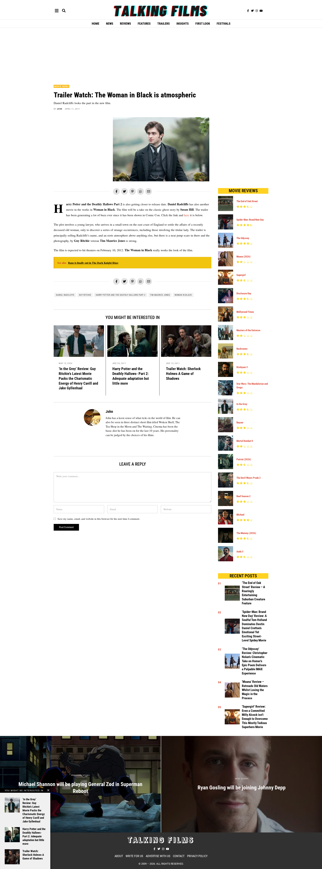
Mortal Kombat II (244, 440)
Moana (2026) (243, 256)
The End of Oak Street (247, 201)
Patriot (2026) (243, 459)
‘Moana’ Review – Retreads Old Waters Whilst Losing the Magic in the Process (255, 690)
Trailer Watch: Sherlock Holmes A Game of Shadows (183, 373)
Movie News (61, 86)
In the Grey (241, 404)
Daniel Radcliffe (65, 295)
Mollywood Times (245, 311)
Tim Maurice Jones (160, 295)
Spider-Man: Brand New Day (250, 219)
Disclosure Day (243, 293)
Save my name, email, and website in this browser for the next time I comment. (99, 518)
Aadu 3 (239, 551)
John (59, 109)
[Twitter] (252, 10)
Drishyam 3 (242, 367)
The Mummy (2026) (246, 533)
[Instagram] (256, 10)
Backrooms (242, 348)
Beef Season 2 (243, 496)
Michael (240, 514)
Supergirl (241, 275)
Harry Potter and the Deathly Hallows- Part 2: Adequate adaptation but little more (33, 836)
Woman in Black (183, 295)
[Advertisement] (161, 55)
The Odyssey (242, 238)
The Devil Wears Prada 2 (248, 477)
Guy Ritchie (85, 295)
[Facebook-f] (248, 10)
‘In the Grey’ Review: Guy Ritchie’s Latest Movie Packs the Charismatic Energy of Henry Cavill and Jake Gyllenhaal (78, 378)
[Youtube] (261, 10)
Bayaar (239, 422)
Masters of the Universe (248, 330)
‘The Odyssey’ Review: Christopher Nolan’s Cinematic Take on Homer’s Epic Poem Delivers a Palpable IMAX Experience (254, 661)
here (186, 215)
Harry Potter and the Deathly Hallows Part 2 (120, 295)
